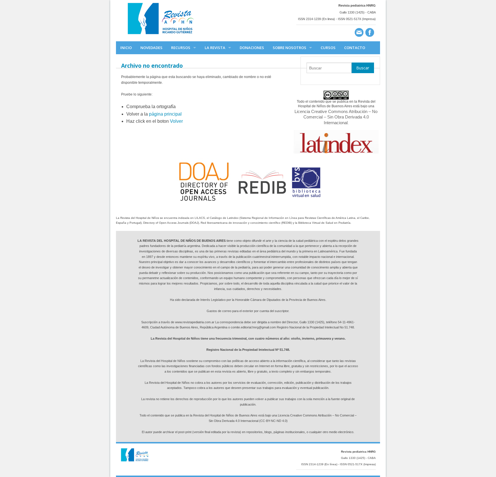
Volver (176, 121)
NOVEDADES (151, 47)
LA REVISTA (215, 47)
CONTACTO (354, 47)
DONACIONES (252, 47)
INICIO (126, 47)
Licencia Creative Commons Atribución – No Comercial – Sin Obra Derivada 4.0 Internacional (335, 117)
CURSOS (328, 47)
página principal (165, 114)
